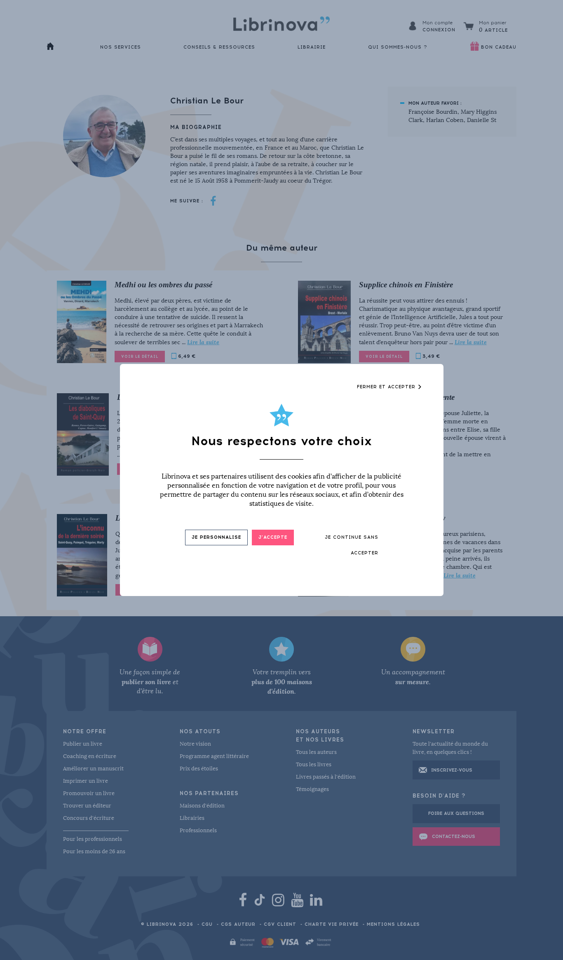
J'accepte (272, 537)
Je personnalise (216, 537)
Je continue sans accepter (351, 545)
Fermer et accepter (387, 387)
